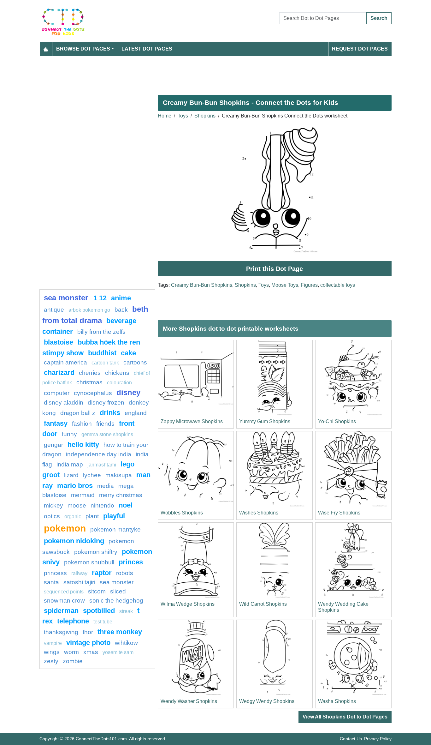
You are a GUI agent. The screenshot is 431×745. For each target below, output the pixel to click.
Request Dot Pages (360, 48)
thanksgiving (61, 632)
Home (164, 115)
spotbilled (99, 611)
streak (126, 611)
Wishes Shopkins (258, 512)
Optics (52, 516)
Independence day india (98, 454)
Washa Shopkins (337, 701)
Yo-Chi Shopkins (337, 421)
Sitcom (97, 591)
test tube (102, 621)
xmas (90, 652)
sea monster (67, 297)
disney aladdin (63, 402)
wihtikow (126, 643)
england (136, 413)
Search (378, 18)
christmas (89, 382)
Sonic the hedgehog (116, 600)
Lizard (71, 475)
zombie (73, 661)
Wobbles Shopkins (182, 512)
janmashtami (101, 464)
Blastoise (58, 342)
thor (88, 632)
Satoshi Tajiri (79, 582)
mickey (53, 505)
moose (77, 505)
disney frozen (106, 402)
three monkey (119, 632)
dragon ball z (77, 413)
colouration (119, 382)
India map (69, 464)
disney (128, 392)
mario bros (75, 486)
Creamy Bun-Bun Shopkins (201, 285)
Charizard (59, 372)
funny (69, 434)
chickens (117, 372)
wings (52, 652)
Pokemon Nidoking (74, 541)
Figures (309, 285)
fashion (82, 423)
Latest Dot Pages (146, 48)
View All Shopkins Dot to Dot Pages (345, 716)
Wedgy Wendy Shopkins (266, 701)
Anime (121, 298)
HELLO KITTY (83, 444)
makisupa (118, 475)
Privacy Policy (378, 738)
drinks (110, 413)
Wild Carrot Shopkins (263, 604)
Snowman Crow (64, 600)
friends (105, 423)
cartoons (135, 362)
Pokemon (65, 528)
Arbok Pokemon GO (89, 310)
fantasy (56, 423)
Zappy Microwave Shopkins (192, 421)
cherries (90, 372)
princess (55, 573)
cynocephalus (93, 393)
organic (72, 516)
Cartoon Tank (105, 362)
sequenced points (64, 591)
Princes (131, 562)
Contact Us (351, 738)
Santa (51, 582)
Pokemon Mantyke (115, 529)
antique (54, 309)
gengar (53, 445)
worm (71, 652)
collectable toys (337, 285)
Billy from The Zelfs (101, 331)
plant (92, 516)
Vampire (53, 643)
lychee (92, 475)
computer (56, 393)
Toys (183, 115)
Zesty (51, 661)
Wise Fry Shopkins (339, 512)
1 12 (100, 298)
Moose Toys (284, 285)
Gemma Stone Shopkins (107, 434)
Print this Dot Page (274, 268)
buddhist (102, 353)
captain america (65, 362)
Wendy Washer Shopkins (189, 701)
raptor (102, 573)
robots (124, 573)
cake (128, 353)
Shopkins (205, 115)
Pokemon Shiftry (95, 552)
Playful (114, 516)
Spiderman (61, 611)
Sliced (118, 591)
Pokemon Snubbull (89, 562)
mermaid (83, 495)
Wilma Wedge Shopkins (188, 604)
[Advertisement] (215, 73)
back (121, 309)
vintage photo (88, 642)
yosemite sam (118, 652)
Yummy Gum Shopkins (264, 421)
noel (126, 505)
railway (79, 573)
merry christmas (120, 495)
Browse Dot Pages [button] (83, 48)
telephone (73, 621)
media (105, 486)
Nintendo (102, 505)
